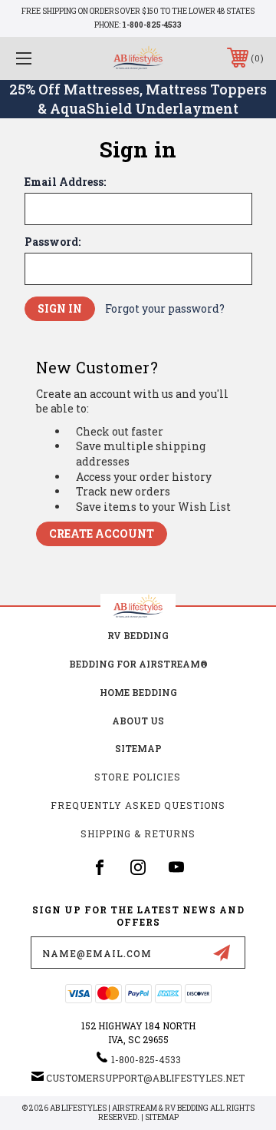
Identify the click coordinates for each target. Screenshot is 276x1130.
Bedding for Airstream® (138, 664)
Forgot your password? (165, 308)
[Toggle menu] (40, 58)
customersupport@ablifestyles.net (145, 1078)
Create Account (101, 533)
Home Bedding (138, 692)
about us (138, 720)
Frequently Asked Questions (138, 805)
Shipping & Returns (138, 833)
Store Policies (137, 776)
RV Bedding (138, 635)
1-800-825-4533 (152, 25)
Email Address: (65, 182)
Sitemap (138, 748)
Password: (52, 242)
